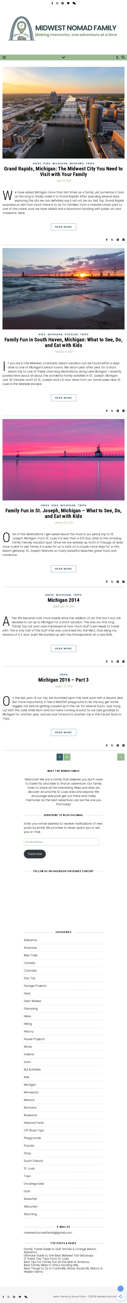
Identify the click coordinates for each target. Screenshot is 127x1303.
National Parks (34, 1123)
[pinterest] (62, 3)
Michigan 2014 (64, 600)
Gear (27, 993)
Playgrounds (32, 1138)
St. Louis (29, 1168)
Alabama (30, 940)
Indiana (29, 1054)
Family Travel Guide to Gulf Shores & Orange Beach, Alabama (60, 1250)
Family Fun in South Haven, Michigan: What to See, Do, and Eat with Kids (63, 342)
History (28, 1031)
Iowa (27, 1062)
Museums (77, 163)
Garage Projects (35, 986)
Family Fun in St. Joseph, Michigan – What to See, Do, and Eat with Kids (63, 513)
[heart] (68, 3)
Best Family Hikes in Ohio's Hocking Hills (51, 1265)
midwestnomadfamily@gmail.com (48, 1233)
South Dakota (33, 1161)
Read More (63, 227)
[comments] (74, 3)
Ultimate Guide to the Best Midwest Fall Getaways (58, 1255)
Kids (46, 163)
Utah (27, 1191)
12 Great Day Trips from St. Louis (46, 1259)
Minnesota (31, 1092)
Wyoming (30, 1214)
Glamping (31, 1009)
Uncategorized (34, 1184)
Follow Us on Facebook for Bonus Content (63, 871)
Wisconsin (31, 1207)
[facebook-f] (52, 3)
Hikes (37, 163)
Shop (27, 1153)
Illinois (28, 1047)
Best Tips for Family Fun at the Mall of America (56, 1262)
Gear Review (32, 1001)
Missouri (29, 1100)
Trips (90, 163)
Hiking (28, 1024)
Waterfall (30, 1199)
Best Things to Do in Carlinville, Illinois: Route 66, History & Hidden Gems (63, 1270)
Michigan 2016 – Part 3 (63, 680)
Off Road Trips (34, 1130)
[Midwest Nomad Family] (63, 31)
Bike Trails (31, 955)
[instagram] (57, 3)
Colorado (30, 971)
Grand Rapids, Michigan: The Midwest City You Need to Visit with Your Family (63, 171)
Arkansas (30, 948)
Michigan (59, 163)
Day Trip (29, 978)
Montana (30, 1108)
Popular (71, 334)
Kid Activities (32, 1069)
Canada (29, 963)
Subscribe (35, 854)
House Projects (34, 1039)
